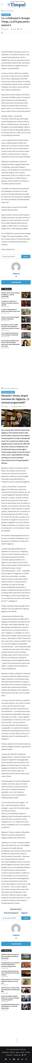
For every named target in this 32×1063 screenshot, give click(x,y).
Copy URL (25, 256)
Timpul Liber (17, 1055)
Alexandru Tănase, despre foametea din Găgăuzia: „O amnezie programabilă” (10, 294)
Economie (9, 1055)
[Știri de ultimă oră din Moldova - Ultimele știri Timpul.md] (16, 4)
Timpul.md (5, 29)
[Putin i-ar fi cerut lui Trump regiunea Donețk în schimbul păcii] (26, 319)
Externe (27, 1052)
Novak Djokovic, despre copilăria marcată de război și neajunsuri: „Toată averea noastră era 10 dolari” (10, 326)
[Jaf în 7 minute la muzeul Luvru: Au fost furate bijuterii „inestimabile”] (26, 335)
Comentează (16, 282)
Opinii (17, 1052)
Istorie (22, 1052)
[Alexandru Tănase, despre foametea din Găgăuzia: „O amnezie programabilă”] (26, 295)
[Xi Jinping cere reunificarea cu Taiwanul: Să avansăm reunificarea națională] (26, 303)
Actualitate (10, 11)
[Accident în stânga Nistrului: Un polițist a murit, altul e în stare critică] (26, 312)
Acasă (4, 11)
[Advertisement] (16, 367)
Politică (12, 1052)
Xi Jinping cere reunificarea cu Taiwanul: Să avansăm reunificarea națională (10, 303)
